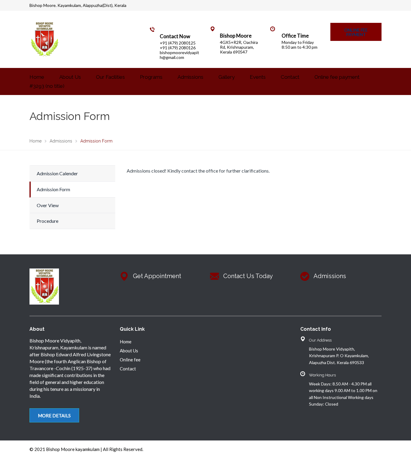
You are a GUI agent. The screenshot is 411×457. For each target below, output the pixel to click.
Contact (290, 77)
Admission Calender (57, 173)
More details (54, 415)
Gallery (226, 77)
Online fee (130, 359)
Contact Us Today (248, 276)
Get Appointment (157, 276)
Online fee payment (337, 77)
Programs (151, 77)
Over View (48, 205)
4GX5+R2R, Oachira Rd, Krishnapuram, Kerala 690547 (239, 47)
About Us (70, 77)
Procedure (47, 221)
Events (258, 77)
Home (36, 77)
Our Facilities (110, 77)
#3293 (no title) (46, 86)
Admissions (190, 77)
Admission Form (53, 189)
